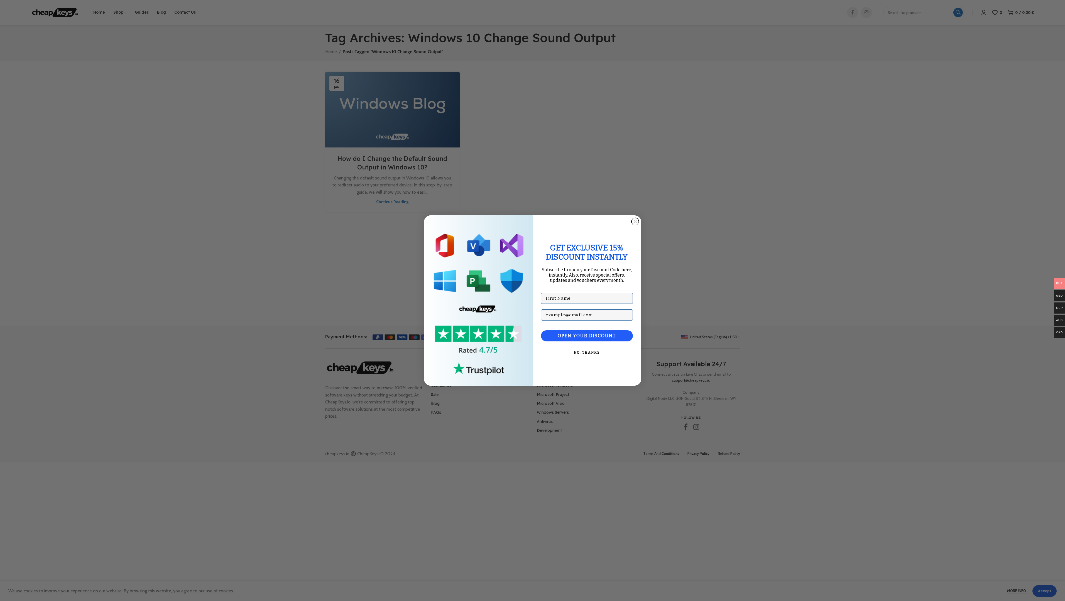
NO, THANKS (587, 352)
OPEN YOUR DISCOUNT (587, 335)
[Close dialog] (635, 221)
